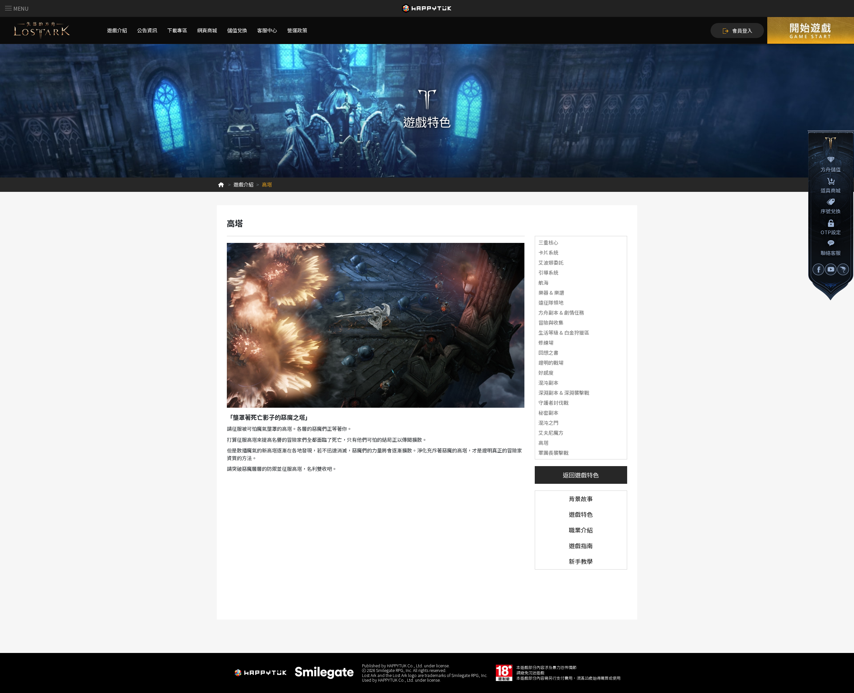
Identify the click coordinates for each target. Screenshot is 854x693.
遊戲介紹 (244, 184)
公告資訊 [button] (147, 30)
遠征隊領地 (550, 302)
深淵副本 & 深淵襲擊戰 (563, 392)
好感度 (545, 372)
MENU (21, 8)
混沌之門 (548, 422)
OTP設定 (831, 232)
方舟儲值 (831, 169)
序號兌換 (831, 211)
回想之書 (548, 352)
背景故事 (581, 498)
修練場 (545, 342)
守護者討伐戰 (553, 402)
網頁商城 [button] (207, 30)
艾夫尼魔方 (550, 432)
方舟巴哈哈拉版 (843, 269)
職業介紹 (581, 530)
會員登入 (742, 30)
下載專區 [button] (177, 30)
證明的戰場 (550, 362)
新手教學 (581, 561)
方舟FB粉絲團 (818, 269)
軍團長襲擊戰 (553, 452)
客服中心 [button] (267, 30)
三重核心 (548, 242)
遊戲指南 (581, 545)
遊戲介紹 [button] (117, 30)
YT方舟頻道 (831, 269)
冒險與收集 (550, 322)
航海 (543, 282)
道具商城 (831, 190)
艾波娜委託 (550, 262)
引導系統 (548, 272)
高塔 (543, 442)
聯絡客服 (831, 252)
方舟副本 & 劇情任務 (561, 312)
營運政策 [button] (297, 30)
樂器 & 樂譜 (551, 292)
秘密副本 (548, 412)
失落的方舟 (41, 30)
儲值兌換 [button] (237, 30)
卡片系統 (548, 252)
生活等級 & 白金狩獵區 (563, 332)
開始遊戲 (810, 30)
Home (221, 185)
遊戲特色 (581, 514)
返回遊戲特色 (581, 474)
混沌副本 (548, 382)
